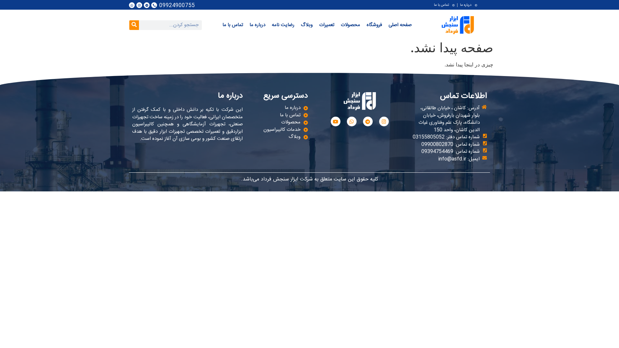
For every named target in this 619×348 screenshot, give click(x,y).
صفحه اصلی (400, 25)
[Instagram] (139, 5)
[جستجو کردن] (134, 25)
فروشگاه (374, 25)
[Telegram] (147, 5)
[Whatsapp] (132, 5)
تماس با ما (232, 25)
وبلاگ (307, 25)
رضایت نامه (283, 25)
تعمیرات (326, 25)
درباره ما (257, 25)
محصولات (350, 25)
